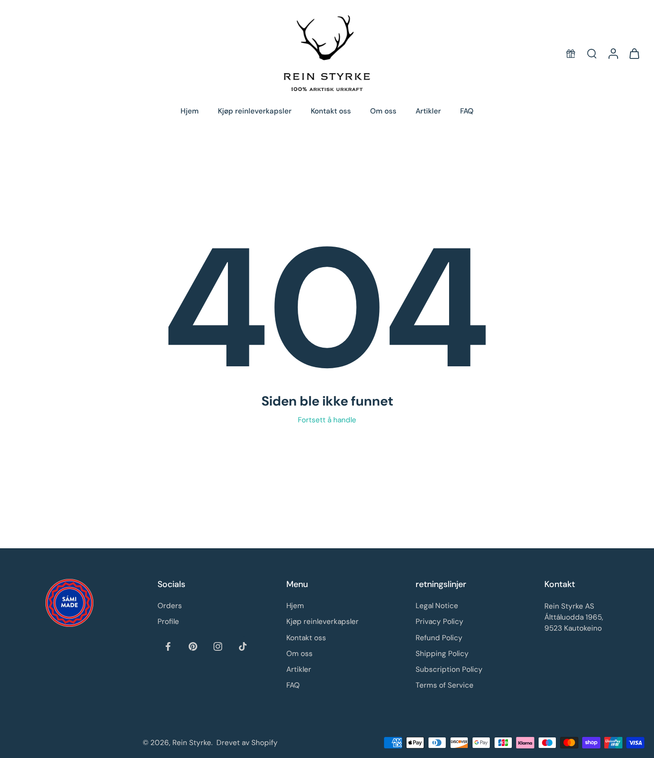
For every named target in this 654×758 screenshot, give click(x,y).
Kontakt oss (331, 111)
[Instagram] (217, 645)
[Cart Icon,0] (633, 53)
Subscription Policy (449, 669)
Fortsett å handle (327, 420)
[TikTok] (242, 645)
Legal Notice (437, 606)
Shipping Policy (442, 653)
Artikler (428, 111)
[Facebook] (168, 645)
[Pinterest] (192, 645)
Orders (170, 606)
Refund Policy (439, 637)
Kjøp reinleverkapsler (255, 111)
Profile (168, 621)
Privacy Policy (439, 621)
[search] (591, 53)
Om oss (383, 111)
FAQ (467, 111)
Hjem (189, 111)
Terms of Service (445, 685)
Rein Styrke (191, 742)
